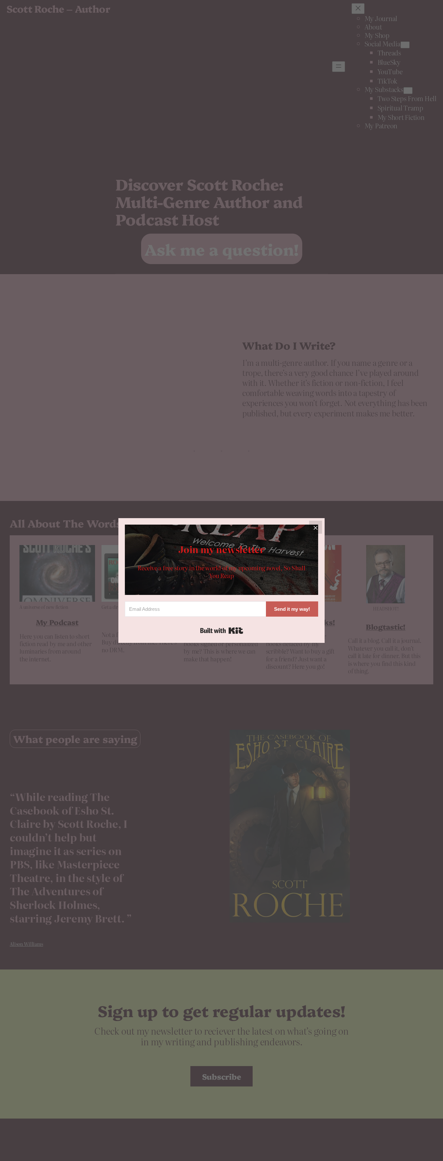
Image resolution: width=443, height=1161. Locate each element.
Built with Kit (221, 630)
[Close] (315, 527)
